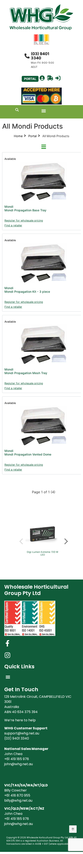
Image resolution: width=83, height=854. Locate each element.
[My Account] (42, 78)
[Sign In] (57, 78)
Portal (32, 136)
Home (18, 136)
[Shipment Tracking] (50, 78)
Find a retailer (13, 225)
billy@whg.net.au (18, 800)
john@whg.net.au (18, 764)
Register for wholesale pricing (23, 220)
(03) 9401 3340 (40, 56)
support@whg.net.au (21, 733)
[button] (43, 110)
